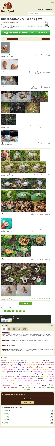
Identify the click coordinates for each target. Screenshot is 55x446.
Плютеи (33, 384)
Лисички (19, 376)
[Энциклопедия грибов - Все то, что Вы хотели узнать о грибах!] (7, 7)
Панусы (27, 382)
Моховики (4, 380)
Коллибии (44, 373)
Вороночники (15, 366)
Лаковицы (45, 374)
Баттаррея (52, 360)
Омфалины (4, 382)
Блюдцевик (44, 362)
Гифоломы (4, 369)
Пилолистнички (26, 384)
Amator (6, 416)
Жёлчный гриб (43, 371)
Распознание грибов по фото (14, 394)
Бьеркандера (29, 364)
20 (19, 311)
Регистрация (49, 9)
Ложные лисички (44, 376)
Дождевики (9, 371)
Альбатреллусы (15, 360)
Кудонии (39, 374)
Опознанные (45, 39)
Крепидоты (15, 374)
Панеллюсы (16, 382)
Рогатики (37, 387)
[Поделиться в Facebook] (5, 321)
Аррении (23, 360)
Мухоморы (19, 380)
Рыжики (44, 387)
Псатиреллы (50, 385)
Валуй (33, 364)
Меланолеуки (29, 378)
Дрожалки (25, 371)
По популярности (12, 39)
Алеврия (9, 360)
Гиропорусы (51, 367)
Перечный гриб (11, 345)
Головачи (27, 369)
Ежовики (37, 371)
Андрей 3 (6, 410)
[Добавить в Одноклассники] (8, 321)
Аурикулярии (45, 360)
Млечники (44, 378)
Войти (41, 9)
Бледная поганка (38, 362)
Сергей (6, 413)
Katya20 (6, 417)
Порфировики (33, 385)
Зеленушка (3, 373)
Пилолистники (17, 384)
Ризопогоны (31, 387)
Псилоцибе (5, 387)
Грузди (51, 369)
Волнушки (42, 364)
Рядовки (50, 387)
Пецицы (3, 384)
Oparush (6, 411)
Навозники (28, 380)
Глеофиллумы (11, 369)
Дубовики (30, 371)
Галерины (30, 366)
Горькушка (36, 369)
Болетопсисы (10, 364)
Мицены (37, 378)
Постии (44, 385)
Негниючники (43, 380)
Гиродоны (44, 367)
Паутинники (35, 382)
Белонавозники (5, 362)
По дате (4, 39)
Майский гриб (16, 378)
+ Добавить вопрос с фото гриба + (25, 32)
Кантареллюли (22, 373)
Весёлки (37, 364)
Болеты (15, 364)
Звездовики (50, 371)
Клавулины (29, 373)
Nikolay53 (6, 414)
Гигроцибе (13, 367)
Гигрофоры (5, 367)
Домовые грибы (18, 371)
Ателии (39, 360)
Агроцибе (3, 360)
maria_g (6, 419)
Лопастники (8, 378)
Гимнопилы (29, 367)
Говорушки (20, 369)
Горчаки (32, 369)
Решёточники (23, 387)
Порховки (39, 385)
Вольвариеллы (5, 366)
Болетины (4, 364)
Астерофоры (35, 360)
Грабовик (42, 369)
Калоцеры (16, 373)
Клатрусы (34, 373)
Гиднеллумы (21, 367)
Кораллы (3, 374)
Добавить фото (27, 402)
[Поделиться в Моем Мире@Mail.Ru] (11, 321)
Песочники (51, 382)
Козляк (39, 373)
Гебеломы (45, 366)
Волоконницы (49, 364)
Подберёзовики (42, 384)
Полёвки (20, 385)
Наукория (35, 380)
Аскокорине (29, 360)
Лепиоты (51, 375)
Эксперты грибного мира (13, 408)
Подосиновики (5, 385)
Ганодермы (38, 366)
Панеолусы (22, 382)
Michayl (6, 423)
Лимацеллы (4, 376)
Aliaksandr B (7, 420)
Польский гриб (13, 385)
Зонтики (10, 373)
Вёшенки (23, 366)
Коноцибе (51, 373)
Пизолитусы (9, 384)
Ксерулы (29, 374)
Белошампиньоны (21, 362)
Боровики (21, 364)
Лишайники (26, 376)
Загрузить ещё (25, 303)
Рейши (16, 387)
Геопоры (52, 366)
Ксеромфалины (23, 374)
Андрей (6, 422)
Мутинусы (11, 380)
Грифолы (46, 369)
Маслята (22, 378)
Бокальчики (50, 362)
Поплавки (26, 385)
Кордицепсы (8, 374)
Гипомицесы (37, 367)
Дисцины (3, 371)
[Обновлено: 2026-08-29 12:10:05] (52, 325)
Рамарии (12, 387)
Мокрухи (51, 378)
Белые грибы (30, 362)
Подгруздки (50, 384)
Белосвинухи (13, 362)
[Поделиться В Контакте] (3, 321)
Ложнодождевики (35, 376)
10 (17, 311)
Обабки (51, 380)
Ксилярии (34, 374)
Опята (11, 382)
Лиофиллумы (11, 376)
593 (24, 311)
